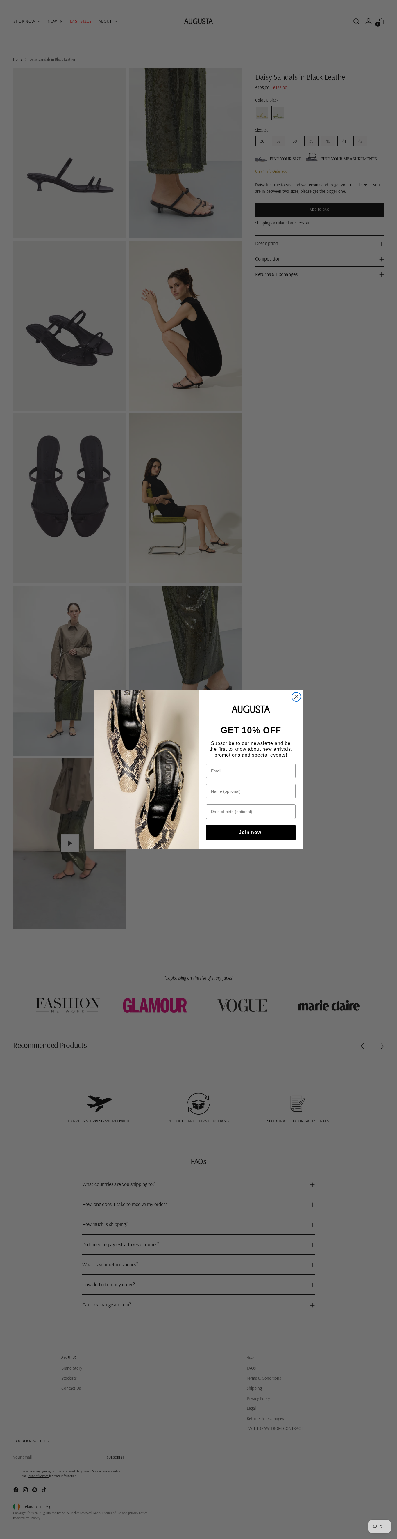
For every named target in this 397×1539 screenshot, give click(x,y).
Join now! (251, 832)
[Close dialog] (296, 696)
